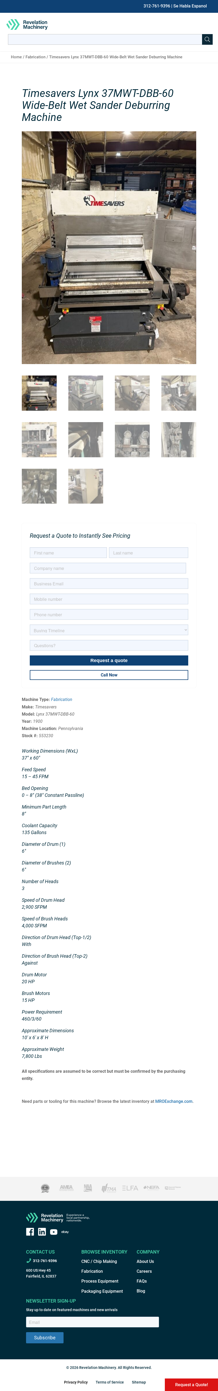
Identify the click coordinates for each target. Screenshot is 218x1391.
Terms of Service (110, 1382)
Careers (144, 1271)
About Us (145, 1261)
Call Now (109, 675)
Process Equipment (99, 1281)
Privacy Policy (76, 1382)
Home (16, 57)
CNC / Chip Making (99, 1261)
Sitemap (139, 1382)
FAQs (142, 1281)
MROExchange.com (173, 1101)
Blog (141, 1291)
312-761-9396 (157, 6)
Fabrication (35, 57)
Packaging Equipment (102, 1291)
